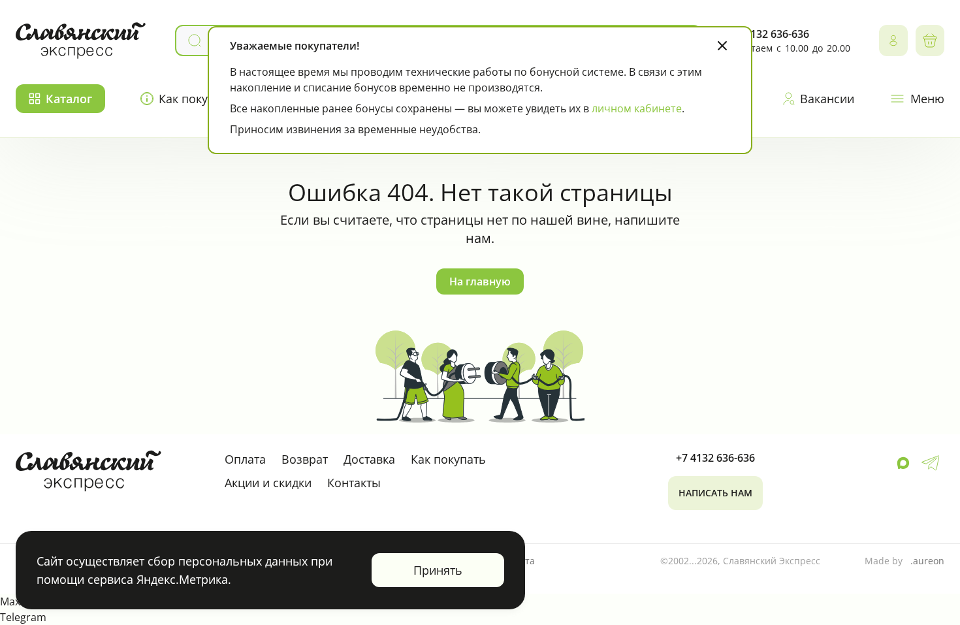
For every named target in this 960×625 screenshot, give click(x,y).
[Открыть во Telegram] (930, 463)
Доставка (369, 459)
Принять (437, 570)
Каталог (69, 98)
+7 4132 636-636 (769, 34)
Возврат (304, 459)
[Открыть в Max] (903, 463)
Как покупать (196, 98)
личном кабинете (637, 108)
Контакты (354, 482)
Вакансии (827, 98)
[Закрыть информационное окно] (722, 46)
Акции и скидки (268, 482)
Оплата (245, 459)
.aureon (927, 560)
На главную (480, 281)
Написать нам (715, 493)
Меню (927, 98)
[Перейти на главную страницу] (81, 40)
